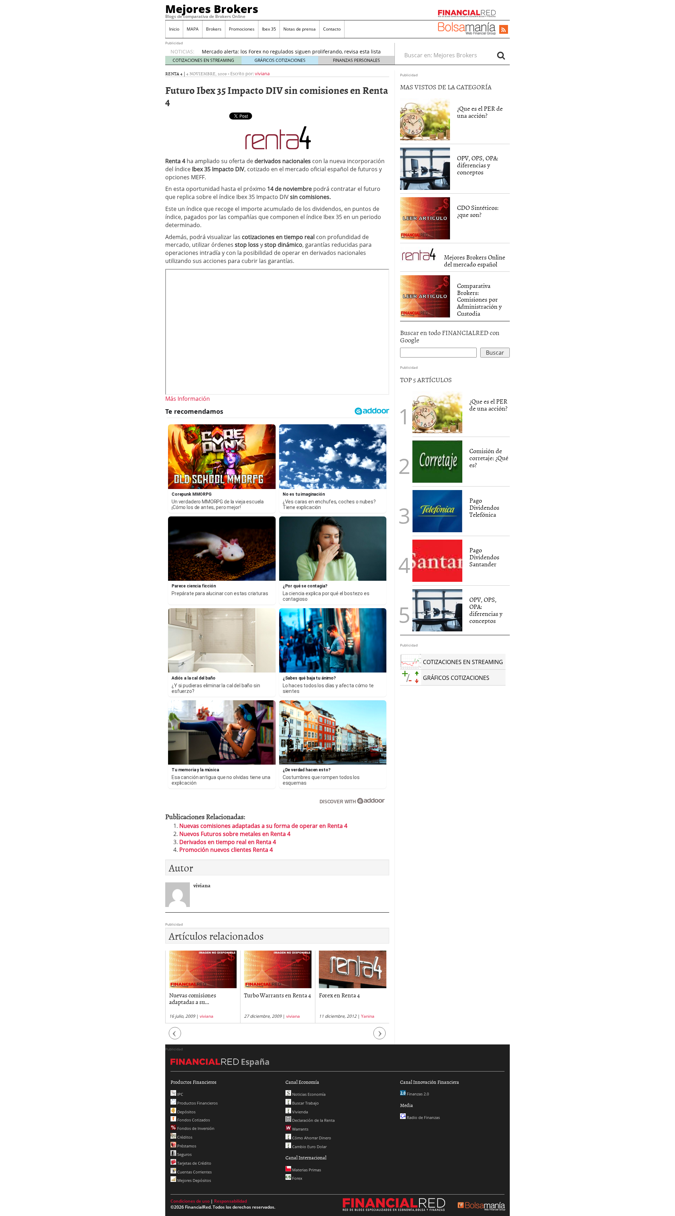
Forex (296, 1178)
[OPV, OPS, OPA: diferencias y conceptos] (425, 169)
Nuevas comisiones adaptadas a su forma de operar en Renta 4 (263, 826)
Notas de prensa (299, 29)
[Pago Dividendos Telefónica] (437, 511)
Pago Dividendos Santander (484, 557)
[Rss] (503, 30)
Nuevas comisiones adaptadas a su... (192, 998)
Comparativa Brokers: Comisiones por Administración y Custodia (479, 299)
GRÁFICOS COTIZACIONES (280, 60)
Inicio (174, 29)
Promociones (242, 29)
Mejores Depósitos (193, 1180)
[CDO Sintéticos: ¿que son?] (425, 218)
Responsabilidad (230, 1201)
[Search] (501, 55)
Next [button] (379, 1037)
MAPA (193, 29)
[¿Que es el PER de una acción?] (425, 119)
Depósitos (185, 1111)
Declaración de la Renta (313, 1120)
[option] (202, 987)
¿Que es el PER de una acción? (480, 112)
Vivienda (299, 1111)
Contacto (332, 29)
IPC (179, 1094)
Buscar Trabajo (305, 1103)
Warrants (299, 1129)
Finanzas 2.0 (417, 1093)
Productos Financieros (197, 1103)
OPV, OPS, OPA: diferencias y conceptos (477, 165)
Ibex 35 (269, 29)
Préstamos (186, 1146)
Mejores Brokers (211, 8)
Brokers (213, 29)
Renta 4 (173, 73)
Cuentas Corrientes (194, 1172)
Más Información (187, 399)
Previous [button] (175, 1037)
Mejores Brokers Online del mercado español (474, 260)
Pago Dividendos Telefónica (484, 507)
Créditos (184, 1137)
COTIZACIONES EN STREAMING (203, 60)
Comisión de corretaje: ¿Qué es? (488, 458)
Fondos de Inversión (195, 1128)
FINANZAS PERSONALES (356, 60)
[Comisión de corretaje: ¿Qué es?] (437, 461)
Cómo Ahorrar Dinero (311, 1137)
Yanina (367, 1016)
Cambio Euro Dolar (309, 1146)
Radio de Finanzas (423, 1117)
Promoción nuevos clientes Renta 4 (226, 850)
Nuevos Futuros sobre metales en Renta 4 (234, 834)
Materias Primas (306, 1169)
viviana (262, 73)
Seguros (184, 1154)
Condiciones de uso (190, 1201)
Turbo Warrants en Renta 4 (277, 994)
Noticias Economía (308, 1094)
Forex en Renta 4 (339, 994)
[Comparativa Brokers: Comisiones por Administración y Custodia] (425, 296)
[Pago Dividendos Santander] (437, 560)
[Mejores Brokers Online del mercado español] (418, 254)
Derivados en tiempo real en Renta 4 (227, 842)
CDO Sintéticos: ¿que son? (478, 211)
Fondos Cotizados (193, 1119)
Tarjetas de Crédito (193, 1163)
